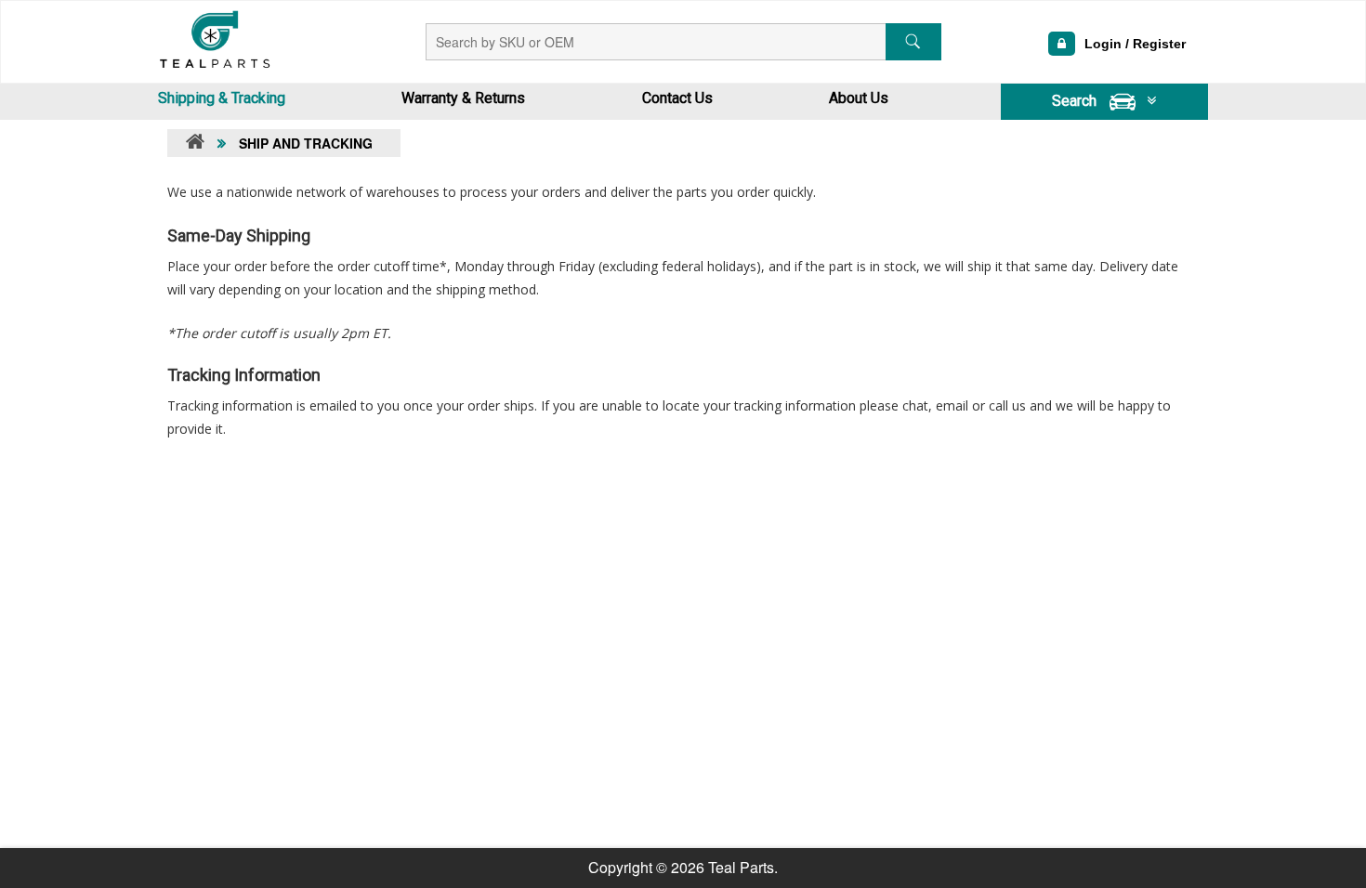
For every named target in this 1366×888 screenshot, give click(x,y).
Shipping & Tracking (221, 98)
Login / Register (1135, 43)
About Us (858, 98)
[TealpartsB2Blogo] (213, 38)
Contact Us (677, 98)
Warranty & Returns (463, 98)
